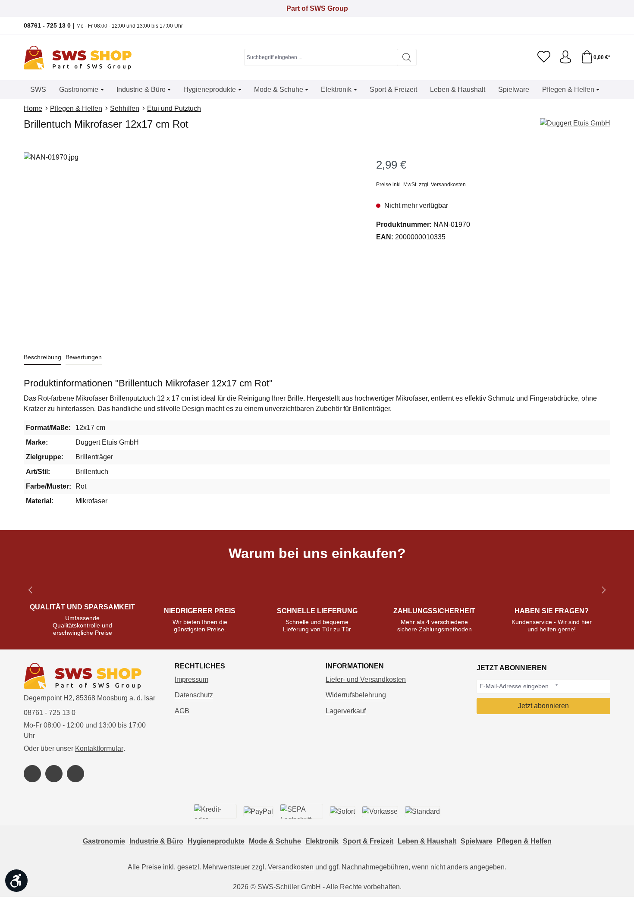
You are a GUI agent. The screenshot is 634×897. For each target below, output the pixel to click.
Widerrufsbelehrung (356, 695)
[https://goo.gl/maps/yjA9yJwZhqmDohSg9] (75, 773)
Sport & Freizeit (368, 841)
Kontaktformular (99, 748)
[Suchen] (407, 57)
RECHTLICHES (200, 666)
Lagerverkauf (346, 711)
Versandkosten (291, 867)
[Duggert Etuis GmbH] (575, 123)
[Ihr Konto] (565, 57)
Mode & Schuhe (275, 841)
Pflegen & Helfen (524, 841)
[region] (191, 245)
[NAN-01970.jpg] (191, 245)
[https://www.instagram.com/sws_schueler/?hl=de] (54, 773)
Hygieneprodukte (216, 841)
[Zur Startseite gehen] (78, 57)
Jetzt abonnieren (543, 705)
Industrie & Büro (156, 841)
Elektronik (322, 841)
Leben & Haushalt (427, 841)
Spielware (477, 841)
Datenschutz (194, 695)
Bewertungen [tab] (84, 357)
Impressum (191, 679)
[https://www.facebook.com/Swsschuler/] (32, 773)
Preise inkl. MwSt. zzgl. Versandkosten (421, 185)
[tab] (42, 358)
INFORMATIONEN (355, 666)
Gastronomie (104, 841)
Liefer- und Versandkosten (366, 679)
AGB (182, 711)
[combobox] (321, 57)
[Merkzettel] (543, 57)
